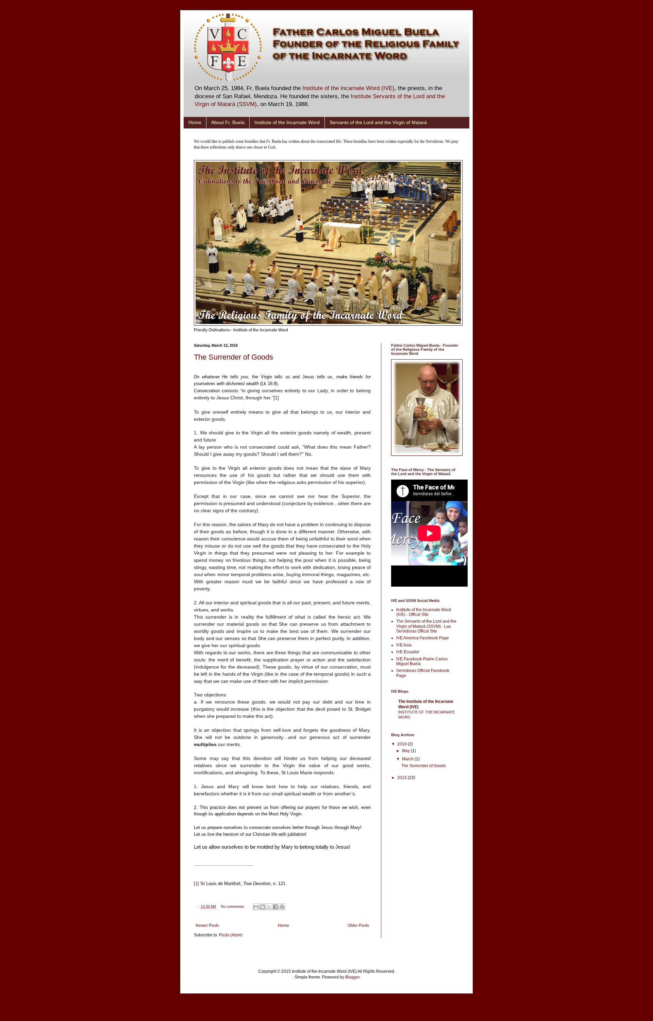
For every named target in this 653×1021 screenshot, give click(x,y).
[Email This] (256, 906)
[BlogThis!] (262, 906)
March (408, 759)
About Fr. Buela (228, 122)
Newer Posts (207, 925)
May (406, 750)
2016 (402, 744)
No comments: (233, 906)
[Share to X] (269, 906)
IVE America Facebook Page (422, 638)
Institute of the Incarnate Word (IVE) (348, 88)
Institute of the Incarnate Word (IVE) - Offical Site (423, 612)
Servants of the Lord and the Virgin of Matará (378, 122)
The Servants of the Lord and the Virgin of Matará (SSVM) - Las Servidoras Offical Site (426, 626)
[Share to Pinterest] (282, 906)
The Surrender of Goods (233, 357)
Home (194, 122)
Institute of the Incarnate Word (287, 122)
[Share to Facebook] (275, 906)
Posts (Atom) (230, 935)
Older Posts (358, 925)
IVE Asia (404, 645)
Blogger (352, 977)
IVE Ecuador (407, 652)
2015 (402, 777)
